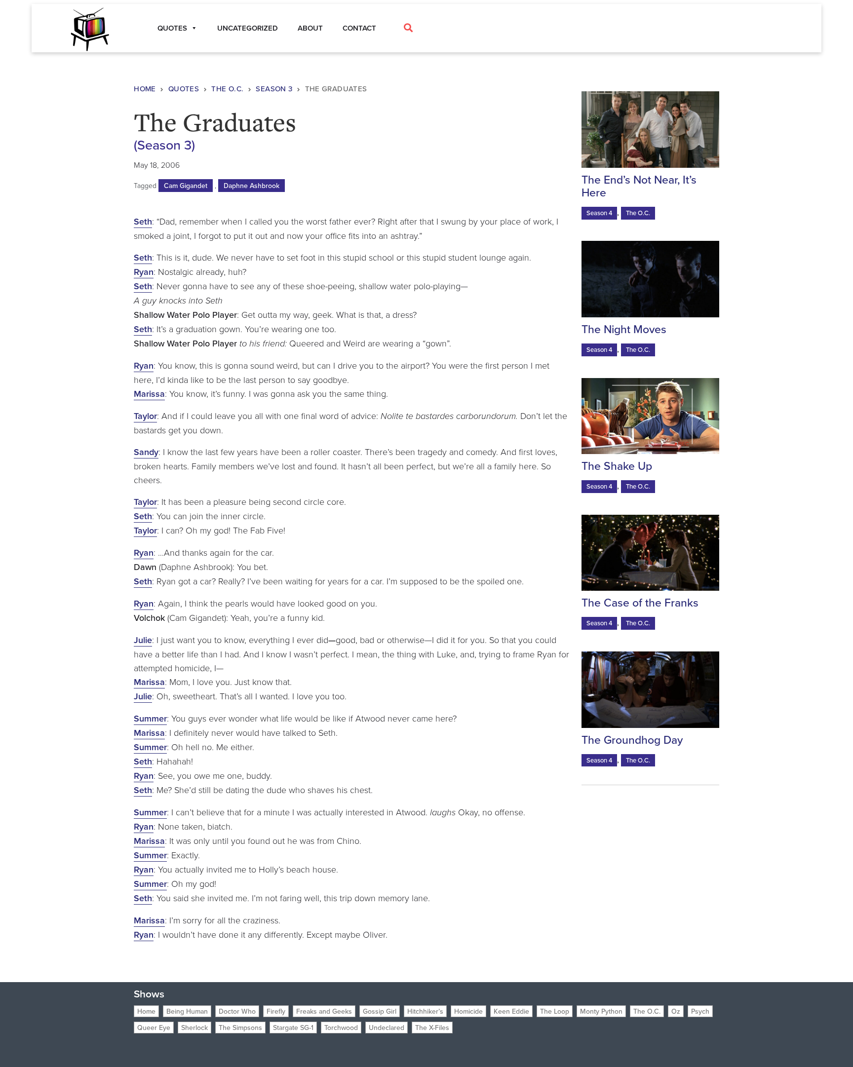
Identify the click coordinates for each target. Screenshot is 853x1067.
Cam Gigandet (185, 186)
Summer (150, 718)
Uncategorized (247, 28)
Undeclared (386, 1027)
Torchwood (341, 1027)
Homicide (468, 1011)
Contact (359, 28)
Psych (700, 1011)
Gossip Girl (379, 1011)
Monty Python (601, 1011)
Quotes (183, 88)
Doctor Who (237, 1011)
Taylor (145, 416)
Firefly (276, 1011)
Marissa (149, 393)
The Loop (554, 1011)
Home (145, 88)
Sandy (146, 452)
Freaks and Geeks (324, 1011)
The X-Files (432, 1027)
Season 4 (599, 212)
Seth (143, 221)
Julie (143, 640)
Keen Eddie (511, 1011)
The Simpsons (240, 1027)
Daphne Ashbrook (251, 186)
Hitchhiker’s (425, 1011)
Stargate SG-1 (293, 1027)
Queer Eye (153, 1027)
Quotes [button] (172, 28)
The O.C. (227, 88)
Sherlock (194, 1027)
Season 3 (274, 88)
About (310, 28)
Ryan (144, 272)
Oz (675, 1011)
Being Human (187, 1011)
